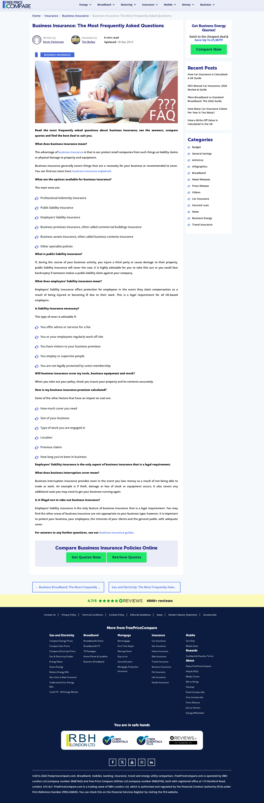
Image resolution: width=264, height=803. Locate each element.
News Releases (201, 179)
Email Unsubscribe (195, 692)
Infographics (199, 166)
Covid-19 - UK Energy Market (63, 691)
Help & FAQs (192, 671)
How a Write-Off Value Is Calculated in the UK (203, 122)
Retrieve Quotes (126, 557)
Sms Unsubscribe (194, 697)
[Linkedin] (151, 762)
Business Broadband (94, 661)
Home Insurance (160, 651)
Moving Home (125, 651)
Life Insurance (159, 677)
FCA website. (170, 792)
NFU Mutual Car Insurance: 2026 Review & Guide (207, 87)
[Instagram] (141, 762)
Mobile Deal (192, 646)
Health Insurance (160, 682)
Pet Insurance (158, 672)
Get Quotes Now (86, 557)
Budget (196, 147)
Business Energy (202, 218)
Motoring (126, 4)
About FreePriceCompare (198, 666)
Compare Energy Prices (61, 640)
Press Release (200, 186)
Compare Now (208, 49)
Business (205, 4)
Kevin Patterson (53, 42)
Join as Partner (193, 707)
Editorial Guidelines (140, 614)
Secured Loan (200, 205)
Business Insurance (75, 16)
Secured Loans (125, 661)
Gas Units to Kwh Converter (63, 677)
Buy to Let (123, 656)
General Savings (202, 153)
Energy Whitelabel (195, 712)
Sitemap (190, 686)
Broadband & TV (92, 646)
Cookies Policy (116, 614)
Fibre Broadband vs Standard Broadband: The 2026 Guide (206, 99)
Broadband (104, 4)
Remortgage (124, 640)
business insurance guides (116, 532)
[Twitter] (122, 762)
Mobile (168, 4)
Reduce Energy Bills (59, 672)
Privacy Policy (69, 614)
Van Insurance (159, 646)
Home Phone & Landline (96, 656)
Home (36, 16)
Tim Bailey (88, 42)
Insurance (148, 4)
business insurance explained (91, 171)
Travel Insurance (202, 224)
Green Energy (56, 666)
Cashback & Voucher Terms (200, 656)
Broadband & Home (93, 640)
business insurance (70, 152)
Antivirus (197, 160)
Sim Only (190, 640)
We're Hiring (192, 681)
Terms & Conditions (92, 614)
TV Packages (90, 651)
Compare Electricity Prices (62, 651)
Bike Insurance (159, 656)
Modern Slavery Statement (182, 614)
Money (186, 4)
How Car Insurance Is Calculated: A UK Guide (208, 76)
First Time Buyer (126, 646)
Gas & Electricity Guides (61, 656)
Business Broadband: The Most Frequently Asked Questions (69, 587)
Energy (83, 4)
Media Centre (193, 676)
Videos (196, 192)
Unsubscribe (209, 614)
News (195, 211)
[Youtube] (132, 762)
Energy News (55, 661)
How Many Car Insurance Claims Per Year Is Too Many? (207, 110)
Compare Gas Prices (59, 646)
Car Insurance (200, 198)
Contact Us (50, 614)
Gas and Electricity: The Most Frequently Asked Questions (146, 587)
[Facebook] (112, 762)
